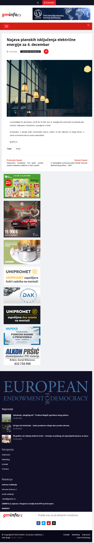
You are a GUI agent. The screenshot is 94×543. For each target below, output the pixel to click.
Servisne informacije (31, 52)
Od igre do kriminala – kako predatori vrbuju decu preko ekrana (41, 425)
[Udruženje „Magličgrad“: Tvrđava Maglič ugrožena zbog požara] (6, 418)
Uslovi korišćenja (83, 538)
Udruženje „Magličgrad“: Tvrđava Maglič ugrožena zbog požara (40, 415)
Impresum (6, 455)
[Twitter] (44, 523)
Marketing (6, 459)
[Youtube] (49, 523)
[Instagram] (54, 523)
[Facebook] (38, 523)
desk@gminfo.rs (9, 499)
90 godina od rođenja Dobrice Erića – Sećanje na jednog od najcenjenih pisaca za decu (50, 436)
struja (18, 149)
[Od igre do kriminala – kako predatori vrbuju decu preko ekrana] (6, 429)
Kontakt (5, 464)
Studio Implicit (17, 538)
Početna (5, 469)
